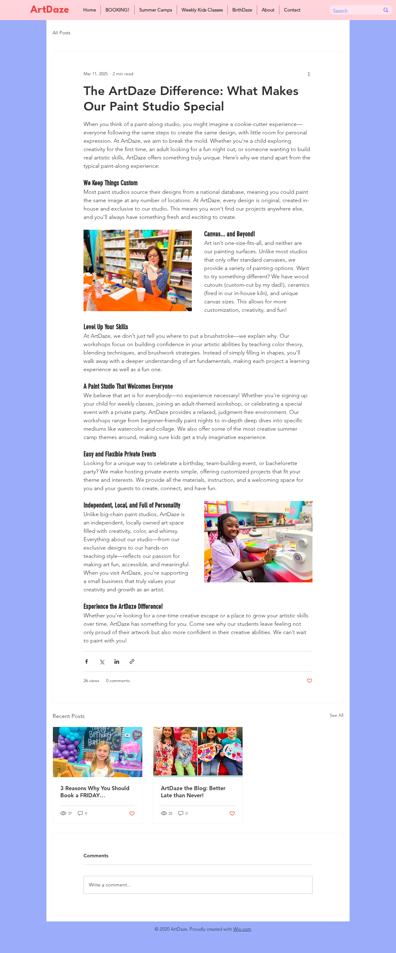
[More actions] (308, 73)
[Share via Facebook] (86, 661)
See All (336, 715)
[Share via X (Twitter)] (102, 661)
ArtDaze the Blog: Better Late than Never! (193, 792)
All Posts (61, 33)
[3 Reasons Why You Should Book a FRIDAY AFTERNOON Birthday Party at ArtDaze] (97, 752)
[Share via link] (132, 661)
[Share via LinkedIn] (117, 661)
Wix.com (242, 929)
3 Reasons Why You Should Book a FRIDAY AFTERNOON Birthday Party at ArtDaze (97, 792)
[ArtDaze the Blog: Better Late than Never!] (198, 752)
